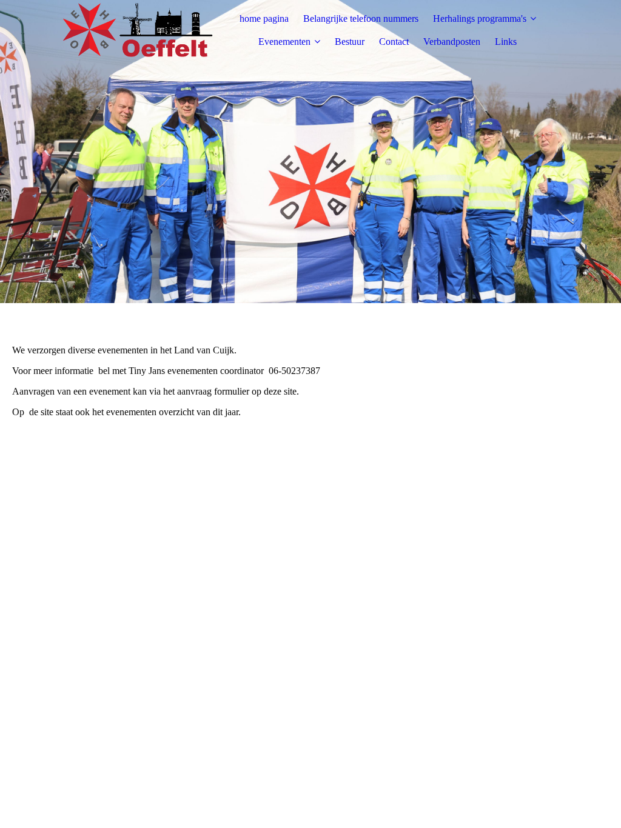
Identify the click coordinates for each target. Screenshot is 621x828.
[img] (137, 30)
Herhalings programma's (479, 18)
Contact (394, 41)
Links (506, 41)
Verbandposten (451, 41)
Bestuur (349, 41)
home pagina (264, 18)
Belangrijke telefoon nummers (360, 18)
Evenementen (284, 41)
